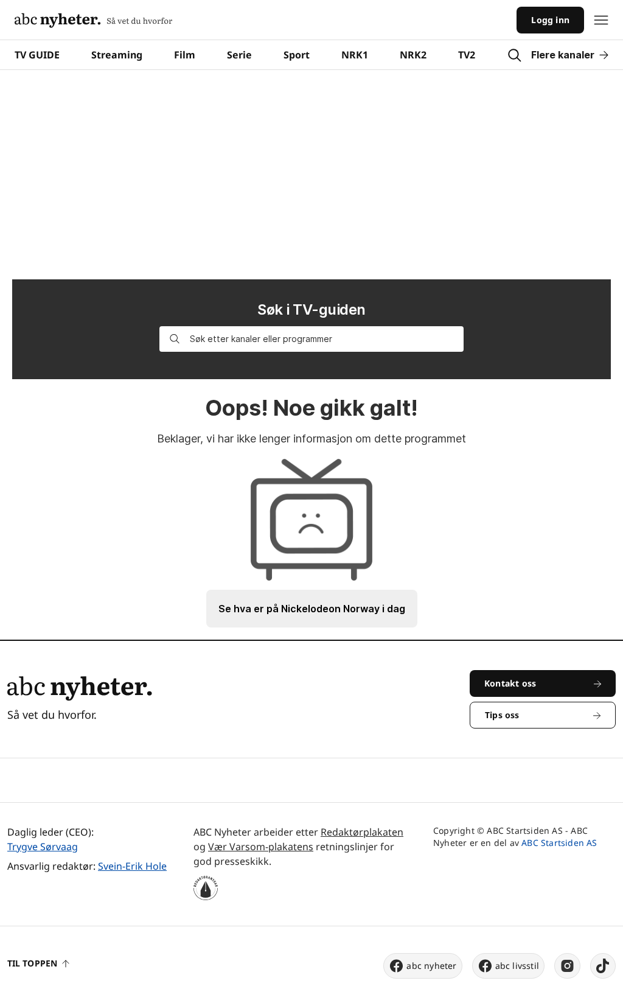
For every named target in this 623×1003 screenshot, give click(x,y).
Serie (239, 54)
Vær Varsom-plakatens (260, 846)
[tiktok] (603, 966)
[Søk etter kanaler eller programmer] (174, 339)
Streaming (116, 54)
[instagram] (567, 966)
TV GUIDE (37, 54)
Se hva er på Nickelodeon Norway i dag (311, 609)
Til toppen (32, 963)
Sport (297, 54)
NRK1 (354, 54)
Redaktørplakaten (362, 832)
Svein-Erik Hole (132, 866)
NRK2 (413, 54)
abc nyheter (431, 965)
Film (184, 54)
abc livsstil (517, 965)
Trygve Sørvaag (42, 846)
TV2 (466, 54)
